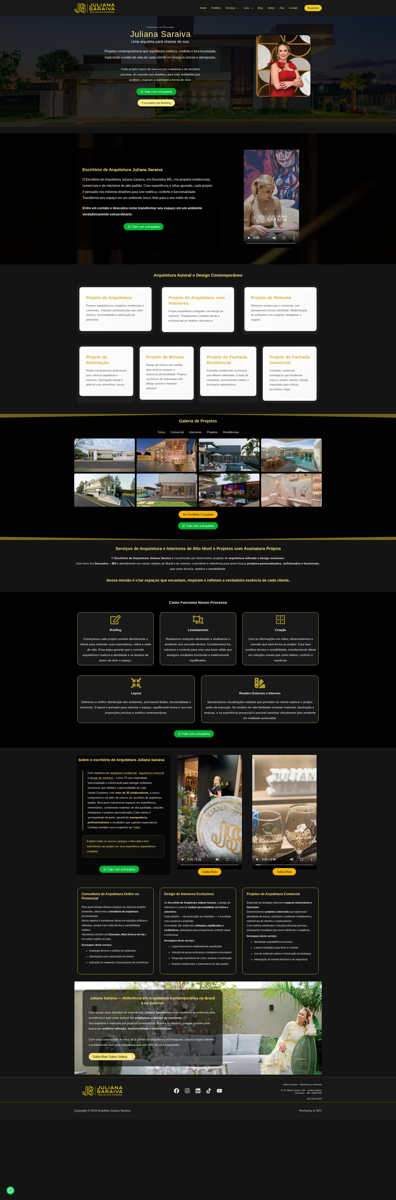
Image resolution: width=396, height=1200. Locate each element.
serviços (122, 841)
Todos (161, 432)
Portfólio (216, 8)
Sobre (271, 8)
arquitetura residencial (123, 773)
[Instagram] (187, 1091)
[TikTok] (209, 1091)
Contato (293, 8)
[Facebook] (176, 1091)
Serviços (230, 8)
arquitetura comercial (151, 773)
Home (203, 8)
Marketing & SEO (310, 1110)
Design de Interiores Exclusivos (189, 894)
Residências (231, 432)
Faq (282, 8)
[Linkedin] (198, 1091)
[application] (237, 8)
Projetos (212, 432)
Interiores (195, 432)
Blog (260, 8)
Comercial (177, 432)
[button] (313, 8)
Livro (246, 8)
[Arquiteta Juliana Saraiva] (95, 7)
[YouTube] (219, 1091)
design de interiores (102, 777)
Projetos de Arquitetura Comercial (273, 894)
